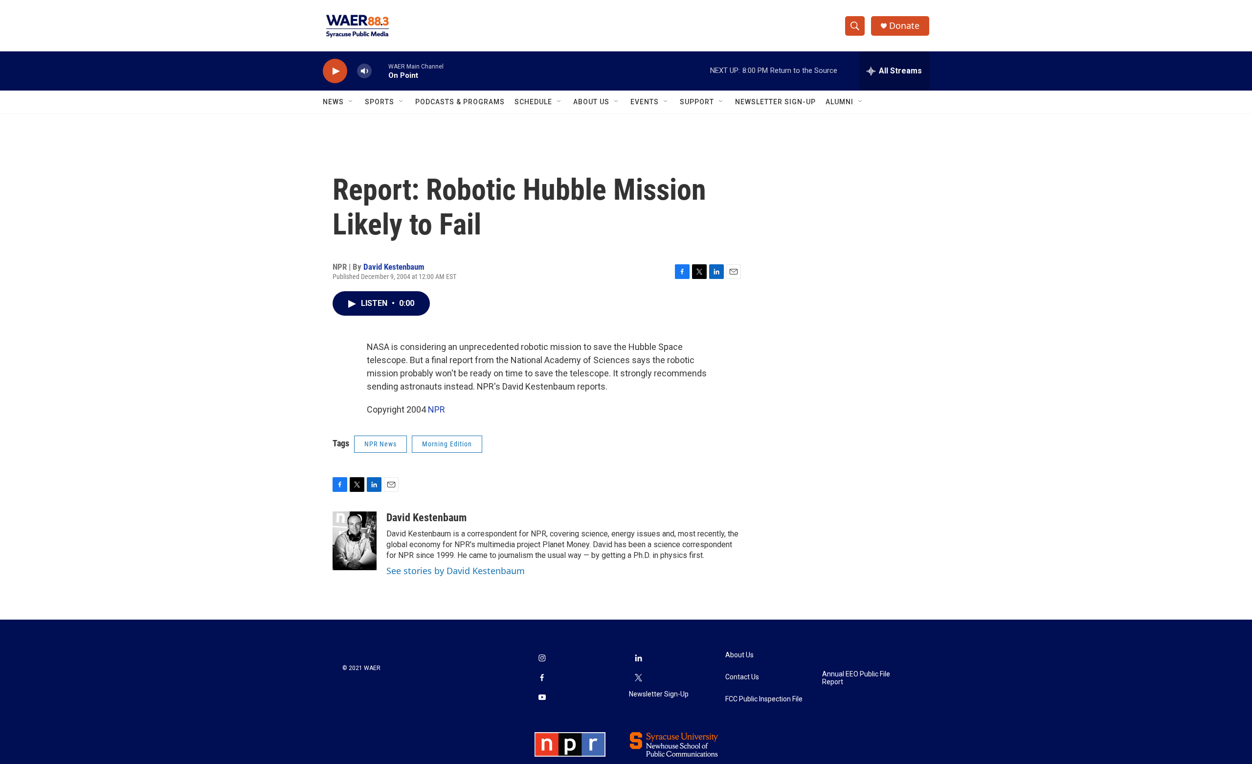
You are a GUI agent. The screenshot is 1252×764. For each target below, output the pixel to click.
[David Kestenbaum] (355, 540)
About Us (591, 102)
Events (644, 102)
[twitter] (638, 678)
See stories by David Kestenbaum (455, 571)
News (333, 102)
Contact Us (742, 677)
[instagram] (542, 659)
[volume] (364, 71)
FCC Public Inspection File (764, 699)
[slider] (380, 71)
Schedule (533, 102)
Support (697, 102)
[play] (335, 71)
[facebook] (542, 678)
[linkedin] (638, 659)
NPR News (380, 444)
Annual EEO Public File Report (856, 678)
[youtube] (542, 698)
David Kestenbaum (394, 267)
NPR (436, 409)
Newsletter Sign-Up (775, 102)
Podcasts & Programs (460, 102)
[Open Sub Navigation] (351, 102)
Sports (379, 102)
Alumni (839, 102)
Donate (904, 26)
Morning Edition (447, 444)
